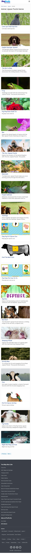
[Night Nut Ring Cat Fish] (15, 437)
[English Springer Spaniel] (15, 40)
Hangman (4, 534)
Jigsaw (9, 6)
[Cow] (15, 374)
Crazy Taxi (3, 467)
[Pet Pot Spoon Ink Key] (15, 395)
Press (14, 539)
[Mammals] (15, 166)
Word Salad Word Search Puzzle (8, 512)
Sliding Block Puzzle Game (6, 483)
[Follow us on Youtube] (20, 547)
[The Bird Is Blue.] (15, 60)
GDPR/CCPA (24, 542)
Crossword (10, 531)
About (18, 539)
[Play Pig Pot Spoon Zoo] (15, 229)
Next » (9, 453)
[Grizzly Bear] (15, 354)
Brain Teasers (18, 534)
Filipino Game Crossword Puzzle (8, 491)
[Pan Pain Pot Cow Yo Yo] (15, 270)
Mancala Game (4, 496)
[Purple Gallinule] (15, 187)
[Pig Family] (15, 416)
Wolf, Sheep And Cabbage (6, 470)
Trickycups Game (5, 472)
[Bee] (15, 125)
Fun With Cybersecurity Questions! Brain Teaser (11, 501)
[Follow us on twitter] (14, 547)
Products (4, 539)
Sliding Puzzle (17, 531)
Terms (3, 542)
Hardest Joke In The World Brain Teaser (9, 493)
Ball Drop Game (4, 509)
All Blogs (9, 539)
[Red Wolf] (15, 312)
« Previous (3, 453)
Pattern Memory (4, 478)
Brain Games (4, 6)
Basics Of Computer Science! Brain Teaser (10, 488)
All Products (4, 523)
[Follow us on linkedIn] (11, 547)
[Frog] (15, 83)
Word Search (4, 531)
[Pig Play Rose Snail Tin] (15, 104)
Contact (22, 539)
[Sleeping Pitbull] (15, 333)
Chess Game (4, 475)
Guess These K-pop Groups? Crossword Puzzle (11, 499)
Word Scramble (10, 534)
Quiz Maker (3, 521)
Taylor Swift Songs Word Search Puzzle (9, 507)
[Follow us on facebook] (17, 547)
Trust (19, 542)
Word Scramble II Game (6, 480)
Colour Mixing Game (5, 486)
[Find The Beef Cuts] (15, 250)
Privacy (7, 542)
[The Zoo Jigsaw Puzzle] (15, 145)
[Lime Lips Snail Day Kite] (15, 19)
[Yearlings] (15, 208)
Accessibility (13, 542)
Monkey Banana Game (6, 504)
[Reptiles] (15, 291)
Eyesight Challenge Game (6, 515)
